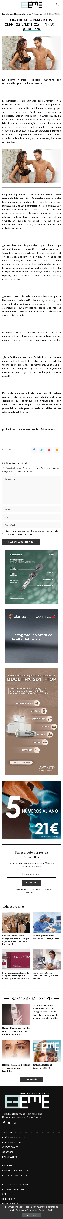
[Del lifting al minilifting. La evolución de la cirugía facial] (47, 922)
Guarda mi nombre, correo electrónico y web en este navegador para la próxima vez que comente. (32, 532)
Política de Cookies (46, 1210)
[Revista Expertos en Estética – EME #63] (47, 1051)
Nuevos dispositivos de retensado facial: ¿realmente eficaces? (46, 976)
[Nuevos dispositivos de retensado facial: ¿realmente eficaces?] (47, 959)
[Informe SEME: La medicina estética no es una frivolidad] (16, 1051)
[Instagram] (14, 1123)
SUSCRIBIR (31, 882)
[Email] (57, 450)
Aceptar (31, 1215)
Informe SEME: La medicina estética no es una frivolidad (16, 1067)
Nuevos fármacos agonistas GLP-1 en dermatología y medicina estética (16, 1031)
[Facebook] (34, 450)
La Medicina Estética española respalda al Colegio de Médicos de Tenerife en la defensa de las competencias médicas (46, 1011)
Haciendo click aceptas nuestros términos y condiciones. (33, 891)
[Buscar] (57, 4)
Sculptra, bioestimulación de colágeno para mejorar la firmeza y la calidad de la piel (15, 976)
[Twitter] (42, 450)
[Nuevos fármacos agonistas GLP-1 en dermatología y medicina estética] (16, 1014)
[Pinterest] (49, 450)
